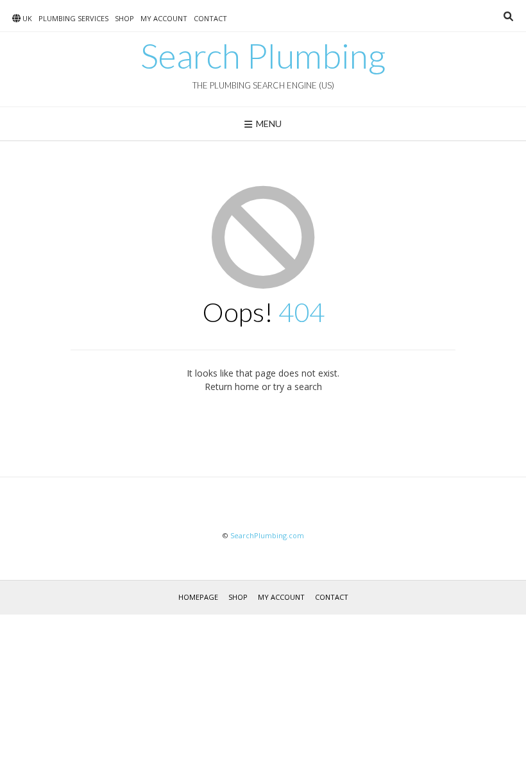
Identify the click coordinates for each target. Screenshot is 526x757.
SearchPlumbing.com (267, 535)
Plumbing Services (73, 18)
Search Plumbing (263, 55)
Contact (210, 18)
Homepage (198, 597)
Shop (124, 18)
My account (163, 18)
